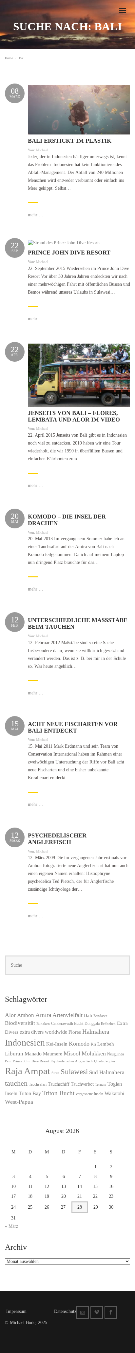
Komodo (79, 1043)
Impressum (16, 1311)
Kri (93, 1044)
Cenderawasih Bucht (67, 1023)
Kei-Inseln (57, 1044)
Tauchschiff (58, 1084)
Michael (42, 150)
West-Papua (19, 1102)
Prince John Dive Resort (69, 252)
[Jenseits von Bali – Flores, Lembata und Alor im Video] (79, 374)
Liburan (14, 1054)
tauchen (16, 1083)
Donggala (92, 1023)
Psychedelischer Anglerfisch (57, 838)
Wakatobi (114, 1093)
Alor (10, 1015)
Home (9, 58)
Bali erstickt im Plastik (69, 140)
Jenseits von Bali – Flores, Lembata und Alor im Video (74, 416)
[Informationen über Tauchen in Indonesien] (5, 7)
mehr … (35, 214)
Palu (8, 1061)
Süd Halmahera (107, 1072)
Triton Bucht (58, 1093)
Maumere (52, 1053)
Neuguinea (115, 1054)
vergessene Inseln (89, 1094)
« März (11, 1226)
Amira (43, 1014)
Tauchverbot (82, 1084)
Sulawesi (74, 1071)
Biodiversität (20, 1023)
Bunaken (43, 1024)
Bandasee (100, 1016)
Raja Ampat (27, 1071)
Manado (33, 1053)
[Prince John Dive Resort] (64, 242)
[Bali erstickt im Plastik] (79, 109)
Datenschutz (65, 1311)
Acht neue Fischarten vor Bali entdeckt (73, 727)
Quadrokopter (104, 1061)
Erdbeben (108, 1024)
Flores (74, 1032)
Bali (88, 1015)
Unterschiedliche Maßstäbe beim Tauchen (77, 623)
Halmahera (95, 1031)
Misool (72, 1053)
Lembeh (105, 1044)
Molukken (94, 1053)
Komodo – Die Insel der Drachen (67, 519)
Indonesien (25, 1042)
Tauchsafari (38, 1084)
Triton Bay (30, 1093)
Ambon (25, 1015)
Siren (55, 1073)
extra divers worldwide (43, 1032)
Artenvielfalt (67, 1015)
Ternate (100, 1084)
